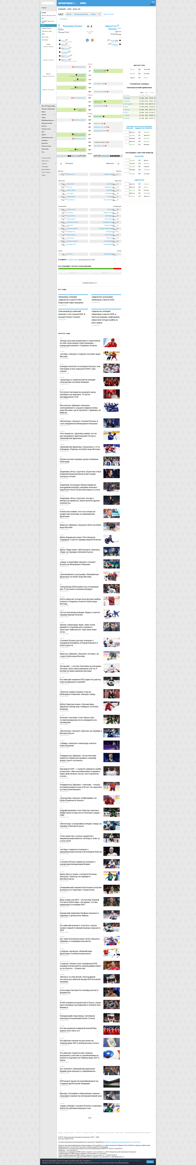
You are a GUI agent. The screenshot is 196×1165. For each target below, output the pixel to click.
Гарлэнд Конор (71, 216)
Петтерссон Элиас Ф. (73, 150)
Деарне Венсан (98, 106)
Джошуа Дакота (81, 67)
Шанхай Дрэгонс (53, 63)
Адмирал (48, 93)
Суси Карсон (70, 193)
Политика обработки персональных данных (137, 1132)
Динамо (43, 63)
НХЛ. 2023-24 (74, 9)
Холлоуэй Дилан (108, 241)
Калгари (127, 109)
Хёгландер (64, 52)
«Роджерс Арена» (73, 259)
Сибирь (53, 98)
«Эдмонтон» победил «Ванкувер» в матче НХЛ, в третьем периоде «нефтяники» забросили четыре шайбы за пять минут (105, 317)
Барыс (43, 98)
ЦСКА (53, 69)
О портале (78, 1132)
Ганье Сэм (97, 71)
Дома (146, 92)
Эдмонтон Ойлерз (111, 27)
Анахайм (127, 115)
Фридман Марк (71, 196)
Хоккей (44, 12)
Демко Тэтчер (75, 156)
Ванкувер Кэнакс (73, 26)
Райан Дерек (109, 231)
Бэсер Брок (82, 87)
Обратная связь (69, 1132)
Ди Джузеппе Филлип (72, 222)
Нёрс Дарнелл (98, 83)
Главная (44, 7)
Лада (43, 50)
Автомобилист (43, 79)
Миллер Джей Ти (74, 88)
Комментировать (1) (90, 283)
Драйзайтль (114, 44)
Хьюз (62, 40)
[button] (61, 14)
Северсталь (48, 69)
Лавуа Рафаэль (109, 219)
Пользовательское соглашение (105, 1132)
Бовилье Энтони (81, 138)
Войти (152, 4)
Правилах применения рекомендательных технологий (122, 1142)
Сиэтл (126, 112)
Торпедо (51, 55)
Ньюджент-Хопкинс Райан (106, 228)
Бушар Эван (110, 184)
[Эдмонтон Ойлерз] (119, 26)
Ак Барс (48, 79)
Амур (53, 93)
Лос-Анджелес (129, 104)
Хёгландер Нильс (80, 98)
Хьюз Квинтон (81, 75)
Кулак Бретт (109, 190)
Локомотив (43, 69)
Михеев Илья (70, 238)
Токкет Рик (70, 254)
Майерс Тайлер (71, 190)
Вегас (126, 106)
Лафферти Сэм (81, 110)
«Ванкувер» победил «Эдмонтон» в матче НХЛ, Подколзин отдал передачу (70, 300)
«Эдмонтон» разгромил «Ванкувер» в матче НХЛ (102, 298)
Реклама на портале (89, 1132)
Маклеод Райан (109, 225)
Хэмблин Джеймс (108, 244)
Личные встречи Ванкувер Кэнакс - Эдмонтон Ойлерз (139, 127)
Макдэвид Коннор (99, 130)
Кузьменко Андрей (74, 76)
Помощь (60, 1132)
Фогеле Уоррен (98, 102)
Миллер (67, 56)
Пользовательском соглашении (130, 1161)
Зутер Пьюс (82, 79)
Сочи (53, 50)
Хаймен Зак (97, 123)
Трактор (51, 85)
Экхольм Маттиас (98, 70)
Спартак (46, 55)
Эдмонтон (110, 163)
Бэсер (66, 48)
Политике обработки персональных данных (105, 1161)
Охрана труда (119, 1132)
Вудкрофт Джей (109, 254)
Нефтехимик (46, 85)
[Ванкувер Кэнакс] (60, 26)
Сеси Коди (110, 196)
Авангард (43, 93)
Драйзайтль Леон (98, 101)
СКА (48, 50)
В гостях (152, 92)
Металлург (53, 79)
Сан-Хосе (127, 118)
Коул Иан (83, 80)
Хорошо (150, 1162)
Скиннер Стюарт (105, 156)
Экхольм (112, 40)
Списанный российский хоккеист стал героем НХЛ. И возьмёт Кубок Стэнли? (71, 314)
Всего (141, 92)
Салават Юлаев (48, 98)
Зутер (63, 44)
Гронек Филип (82, 76)
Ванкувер (69, 163)
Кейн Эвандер (103, 71)
